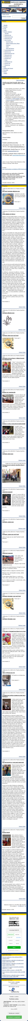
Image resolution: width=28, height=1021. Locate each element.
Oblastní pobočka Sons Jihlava (13, 43)
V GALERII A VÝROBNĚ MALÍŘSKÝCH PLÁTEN (14, 631)
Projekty (5, 73)
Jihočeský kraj (8, 35)
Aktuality (5, 25)
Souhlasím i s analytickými (14, 1017)
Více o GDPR (14, 1009)
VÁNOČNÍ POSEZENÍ (7, 553)
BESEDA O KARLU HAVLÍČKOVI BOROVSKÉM (13, 423)
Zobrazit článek (22, 208)
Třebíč (7, 46)
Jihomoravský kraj (9, 36)
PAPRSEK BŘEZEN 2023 (8, 313)
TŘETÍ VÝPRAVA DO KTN (8, 672)
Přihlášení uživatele (6, 16)
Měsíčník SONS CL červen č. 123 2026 (10, 970)
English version (5, 14)
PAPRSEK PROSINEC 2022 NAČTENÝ (11, 596)
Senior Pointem (16, 98)
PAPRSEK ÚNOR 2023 (7, 454)
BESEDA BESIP (6, 832)
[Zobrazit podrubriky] (2, 26)
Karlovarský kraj (8, 38)
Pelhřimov (8, 45)
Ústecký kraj (7, 63)
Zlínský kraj (7, 65)
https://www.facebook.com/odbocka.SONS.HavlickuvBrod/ (15, 169)
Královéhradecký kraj (9, 50)
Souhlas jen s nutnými (14, 1013)
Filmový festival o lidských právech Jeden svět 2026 (13, 971)
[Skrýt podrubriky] (2, 31)
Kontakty (5, 26)
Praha (6, 60)
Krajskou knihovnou (10, 99)
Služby (5, 30)
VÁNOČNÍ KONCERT (7, 492)
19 (25, 906)
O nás (5, 28)
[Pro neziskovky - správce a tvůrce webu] (14, 990)
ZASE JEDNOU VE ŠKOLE (8, 214)
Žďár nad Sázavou (10, 48)
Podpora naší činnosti (8, 68)
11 (21, 906)
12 (23, 906)
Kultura (5, 71)
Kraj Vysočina (8, 40)
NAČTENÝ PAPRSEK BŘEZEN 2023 (11, 191)
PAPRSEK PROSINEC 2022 (9, 619)
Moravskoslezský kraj (9, 53)
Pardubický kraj (8, 56)
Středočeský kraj (8, 61)
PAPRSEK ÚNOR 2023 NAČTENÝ (10, 335)
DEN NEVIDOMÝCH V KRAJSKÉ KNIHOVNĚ (13, 762)
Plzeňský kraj (8, 58)
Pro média (6, 70)
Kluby (5, 66)
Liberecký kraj (8, 51)
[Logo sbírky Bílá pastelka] (14, 924)
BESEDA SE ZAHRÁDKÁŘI (8, 392)
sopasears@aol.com (13, 151)
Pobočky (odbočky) (8, 31)
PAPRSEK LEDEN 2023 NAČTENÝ (10, 534)
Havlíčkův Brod (9, 41)
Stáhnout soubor (22, 329)
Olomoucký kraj (8, 55)
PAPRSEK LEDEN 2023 (8, 522)
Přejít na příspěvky (20, 80)
